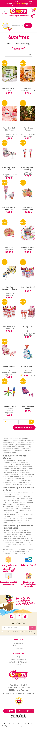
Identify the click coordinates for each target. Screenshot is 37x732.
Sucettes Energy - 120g (9, 89)
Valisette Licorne (27, 366)
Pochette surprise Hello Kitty (9, 208)
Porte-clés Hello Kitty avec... (9, 129)
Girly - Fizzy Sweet (28, 287)
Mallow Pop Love (9, 366)
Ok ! (28, 25)
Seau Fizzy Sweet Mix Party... (28, 248)
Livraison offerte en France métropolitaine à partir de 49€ (8, 568)
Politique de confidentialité (11, 724)
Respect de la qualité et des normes (8, 583)
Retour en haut (24, 427)
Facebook (12, 616)
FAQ (18, 657)
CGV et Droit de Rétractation (19, 662)
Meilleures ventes (18, 646)
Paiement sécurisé (28, 565)
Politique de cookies (9, 726)
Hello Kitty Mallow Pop (9, 169)
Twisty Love (28, 327)
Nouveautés (18, 643)
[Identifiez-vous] (33, 15)
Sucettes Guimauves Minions (9, 288)
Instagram (19, 616)
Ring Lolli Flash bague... (28, 407)
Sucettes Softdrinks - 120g (28, 89)
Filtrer (17, 49)
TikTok (25, 616)
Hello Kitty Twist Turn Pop (27, 169)
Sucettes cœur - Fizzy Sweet (9, 328)
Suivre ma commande (18, 659)
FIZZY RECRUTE (25, 711)
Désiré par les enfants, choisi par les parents (28, 584)
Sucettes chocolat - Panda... (27, 129)
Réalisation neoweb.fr (21, 728)
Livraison (19, 665)
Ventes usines (18, 648)
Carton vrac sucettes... (9, 248)
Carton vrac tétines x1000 (27, 208)
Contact (9, 711)
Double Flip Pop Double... (9, 407)
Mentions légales (27, 724)
